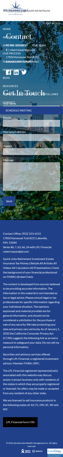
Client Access (51, 23)
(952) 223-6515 (31, 233)
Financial (52, 18)
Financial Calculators (19, 94)
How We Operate (14, 45)
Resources (10, 86)
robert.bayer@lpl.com (16, 251)
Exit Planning (31, 18)
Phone (19, 117)
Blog (6, 77)
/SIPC (35, 363)
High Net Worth (14, 69)
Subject (20, 146)
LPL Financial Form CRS (20, 422)
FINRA (28, 363)
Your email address (27, 131)
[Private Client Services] (19, 18)
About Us (9, 37)
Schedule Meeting (18, 110)
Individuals (12, 18)
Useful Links (49, 94)
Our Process (12, 53)
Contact (9, 102)
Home (7, 29)
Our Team (39, 45)
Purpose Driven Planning (21, 61)
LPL (44, 18)
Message (21, 160)
